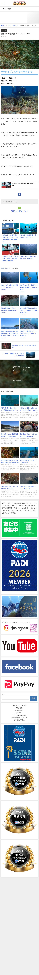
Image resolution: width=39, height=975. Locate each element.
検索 (3, 694)
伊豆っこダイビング (19, 211)
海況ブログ (4, 30)
